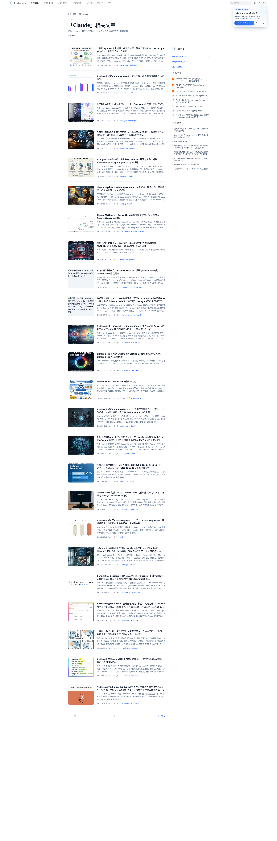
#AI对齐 (129, 204)
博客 (74, 14)
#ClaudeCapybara (137, 232)
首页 (69, 14)
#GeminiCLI (136, 592)
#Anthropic (133, 65)
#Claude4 (134, 620)
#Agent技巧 (126, 398)
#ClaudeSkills (136, 398)
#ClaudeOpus (125, 537)
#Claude (134, 93)
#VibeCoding (137, 370)
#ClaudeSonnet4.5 (127, 481)
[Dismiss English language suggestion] (264, 9)
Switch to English (244, 23)
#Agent (123, 176)
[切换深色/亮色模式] (255, 3)
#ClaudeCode (135, 343)
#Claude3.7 (135, 703)
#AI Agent (124, 65)
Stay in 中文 (260, 23)
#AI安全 (123, 204)
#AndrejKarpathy (136, 287)
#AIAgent (123, 120)
